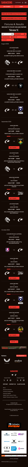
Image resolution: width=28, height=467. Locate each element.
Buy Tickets (13, 147)
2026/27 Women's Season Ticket (10, 397)
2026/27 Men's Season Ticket (9, 395)
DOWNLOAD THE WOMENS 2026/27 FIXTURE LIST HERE (14, 18)
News (4, 387)
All (3, 34)
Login (21, 6)
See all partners (20, 355)
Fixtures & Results (7, 389)
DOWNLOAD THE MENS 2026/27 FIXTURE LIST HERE (14, 13)
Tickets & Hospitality (8, 391)
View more (13, 341)
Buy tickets (7, 6)
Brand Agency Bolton (13, 461)
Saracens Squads (7, 393)
